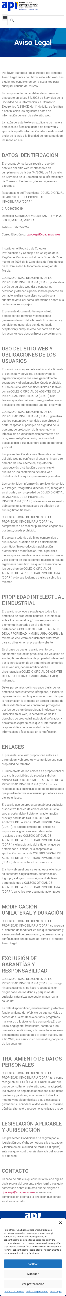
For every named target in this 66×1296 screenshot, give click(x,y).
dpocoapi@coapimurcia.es (43, 234)
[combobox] (36, 20)
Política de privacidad (37, 1291)
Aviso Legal (56, 1291)
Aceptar (33, 1263)
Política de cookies (14, 1291)
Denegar (33, 1274)
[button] (60, 1223)
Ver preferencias (33, 1284)
